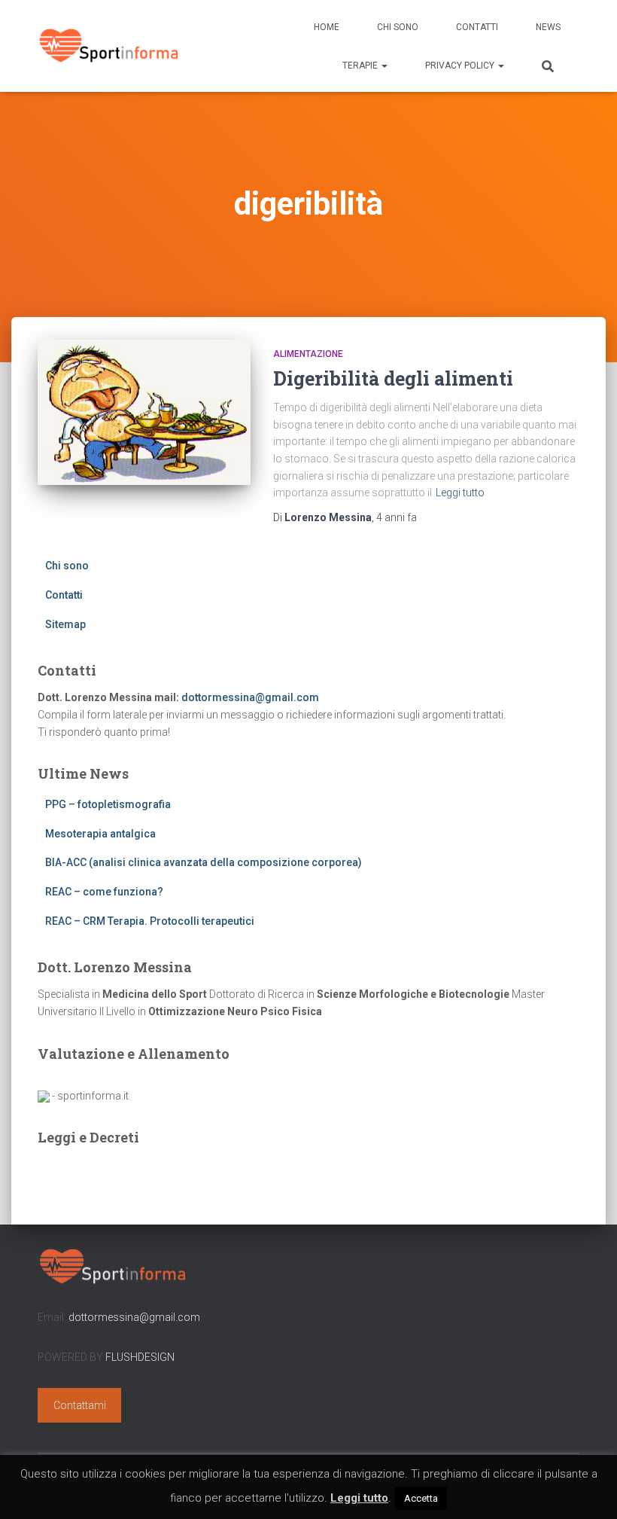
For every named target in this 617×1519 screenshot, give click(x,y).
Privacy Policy (461, 65)
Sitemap (65, 624)
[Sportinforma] (109, 46)
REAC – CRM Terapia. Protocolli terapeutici (149, 921)
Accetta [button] (421, 1498)
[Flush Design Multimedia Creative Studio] (44, 1096)
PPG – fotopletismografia (108, 804)
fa (396, 517)
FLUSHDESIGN (140, 1357)
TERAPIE (361, 65)
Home (326, 27)
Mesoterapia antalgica (100, 834)
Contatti (477, 27)
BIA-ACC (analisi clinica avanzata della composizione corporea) (203, 862)
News (548, 27)
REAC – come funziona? (104, 892)
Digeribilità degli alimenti (393, 378)
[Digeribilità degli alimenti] (144, 413)
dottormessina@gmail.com (250, 697)
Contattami (79, 1405)
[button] (384, 65)
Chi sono (397, 27)
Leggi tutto (460, 493)
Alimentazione (308, 354)
